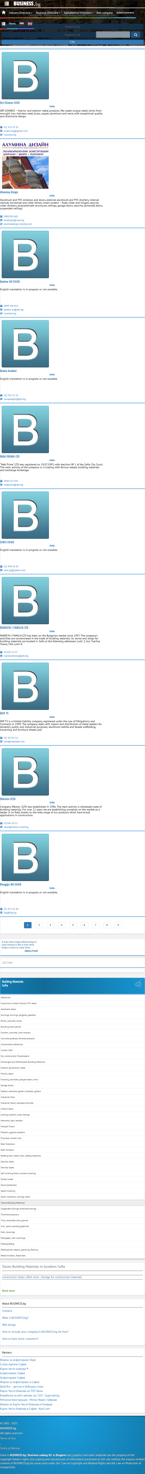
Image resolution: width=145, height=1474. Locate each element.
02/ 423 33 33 (10, 127)
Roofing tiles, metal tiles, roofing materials (21, 1155)
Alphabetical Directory (77, 13)
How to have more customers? (20, 1338)
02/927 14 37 (10, 652)
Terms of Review (10, 1448)
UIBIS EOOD (7, 542)
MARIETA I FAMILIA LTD (14, 628)
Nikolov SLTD (7, 799)
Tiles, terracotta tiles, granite (14, 1220)
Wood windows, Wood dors (13, 1255)
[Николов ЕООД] (25, 772)
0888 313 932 (10, 481)
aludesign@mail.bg (13, 220)
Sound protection (9, 1185)
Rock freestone (8, 1144)
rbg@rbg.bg (9, 912)
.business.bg (9, 134)
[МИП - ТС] (25, 686)
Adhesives (5, 997)
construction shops (13, 1277)
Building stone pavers (11, 1026)
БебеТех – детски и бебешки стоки (21, 1386)
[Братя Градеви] (25, 344)
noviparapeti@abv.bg (14, 399)
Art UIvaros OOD (10, 103)
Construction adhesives (12, 1044)
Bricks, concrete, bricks (11, 1020)
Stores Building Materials (13, 1202)
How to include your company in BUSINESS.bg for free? (35, 1332)
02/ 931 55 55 (10, 395)
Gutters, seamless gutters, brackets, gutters (21, 1091)
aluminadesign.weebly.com (17, 224)
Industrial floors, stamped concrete (17, 1102)
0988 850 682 (10, 216)
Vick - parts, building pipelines (15, 1226)
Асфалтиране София (12, 1373)
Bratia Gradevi (8, 371)
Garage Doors (7, 1085)
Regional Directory (47, 13)
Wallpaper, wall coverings (13, 1237)
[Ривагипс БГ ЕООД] (25, 858)
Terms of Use (8, 1438)
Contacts (7, 1311)
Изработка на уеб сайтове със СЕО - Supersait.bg (29, 1395)
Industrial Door (8, 1097)
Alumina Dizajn (9, 192)
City (72, 41)
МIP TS (4, 713)
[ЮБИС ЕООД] (25, 515)
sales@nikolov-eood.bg (16, 827)
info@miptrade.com (14, 741)
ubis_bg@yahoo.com (14, 570)
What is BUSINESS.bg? (15, 1318)
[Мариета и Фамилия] (25, 601)
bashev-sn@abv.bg (13, 309)
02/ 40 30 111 (10, 737)
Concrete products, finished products (18, 1038)
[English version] (30, 23)
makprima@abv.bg (13, 484)
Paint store (32, 1277)
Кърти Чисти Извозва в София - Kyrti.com (25, 1408)
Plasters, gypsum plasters (13, 1132)
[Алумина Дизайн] (25, 165)
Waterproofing (7, 1243)
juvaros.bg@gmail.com (15, 131)
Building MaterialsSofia (12, 983)
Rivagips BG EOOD (10, 884)
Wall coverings (8, 1232)
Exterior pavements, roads (13, 1067)
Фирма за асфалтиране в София (19, 1382)
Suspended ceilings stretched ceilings (18, 1208)
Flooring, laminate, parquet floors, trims (19, 1079)
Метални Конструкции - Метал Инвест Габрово (28, 1400)
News (12, 23)
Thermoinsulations (10, 1214)
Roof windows (7, 1149)
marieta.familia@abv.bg (15, 655)
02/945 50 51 (10, 823)
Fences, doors (7, 1073)
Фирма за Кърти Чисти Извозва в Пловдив (26, 1404)
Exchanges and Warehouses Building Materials (23, 1061)
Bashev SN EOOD (10, 281)
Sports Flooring (8, 1190)
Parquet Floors (8, 1126)
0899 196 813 (10, 305)
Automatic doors (8, 1009)
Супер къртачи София (13, 1364)
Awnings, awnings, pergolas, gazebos (18, 1015)
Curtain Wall (7, 1050)
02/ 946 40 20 (10, 566)
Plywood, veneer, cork (11, 1138)
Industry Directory (19, 13)
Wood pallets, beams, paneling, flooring (19, 1249)
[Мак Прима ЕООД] (25, 430)
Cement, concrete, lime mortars (16, 1032)
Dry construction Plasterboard (15, 1056)
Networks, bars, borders (12, 1120)
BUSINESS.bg (8, 1428)
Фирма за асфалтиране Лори (18, 1360)
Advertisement (125, 12)
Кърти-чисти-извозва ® (14, 1369)
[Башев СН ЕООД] (25, 255)
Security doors (7, 1161)
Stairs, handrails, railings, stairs (15, 1196)
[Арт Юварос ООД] (25, 76)
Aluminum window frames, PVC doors (19, 1003)
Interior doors (7, 1108)
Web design (9, 1325)
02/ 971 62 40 (10, 908)
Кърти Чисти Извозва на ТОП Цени (21, 1391)
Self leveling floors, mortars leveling (18, 1173)
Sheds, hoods (7, 1179)
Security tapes (7, 1167)
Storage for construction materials (61, 1277)
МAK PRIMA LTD (9, 456)
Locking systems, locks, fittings (15, 1114)
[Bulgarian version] (22, 23)
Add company (104, 13)
